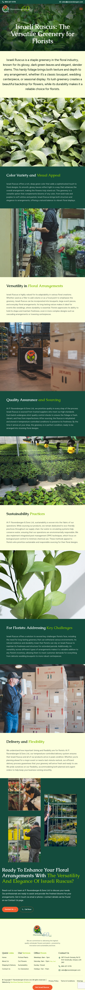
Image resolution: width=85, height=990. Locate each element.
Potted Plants (23, 957)
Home (4, 957)
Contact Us (6, 969)
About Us (5, 961)
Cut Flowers (22, 961)
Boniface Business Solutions (20, 982)
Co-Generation (23, 969)
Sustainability (22, 965)
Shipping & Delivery (9, 965)
